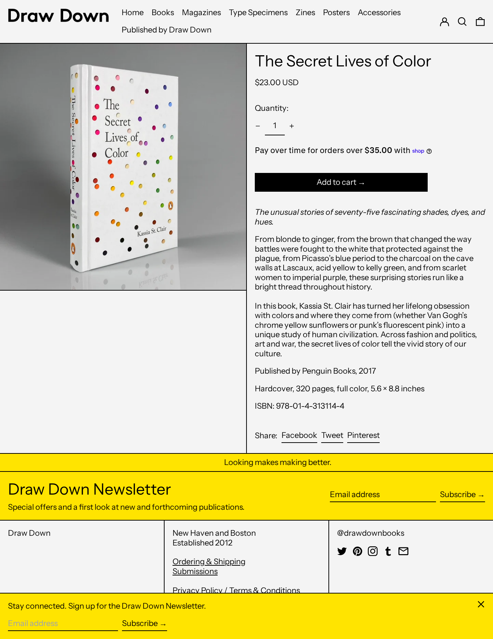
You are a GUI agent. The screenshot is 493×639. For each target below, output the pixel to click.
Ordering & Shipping (209, 561)
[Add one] (292, 126)
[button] (462, 21)
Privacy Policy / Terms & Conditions (236, 590)
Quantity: (272, 108)
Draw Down (29, 533)
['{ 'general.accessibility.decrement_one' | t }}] (258, 126)
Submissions (195, 571)
